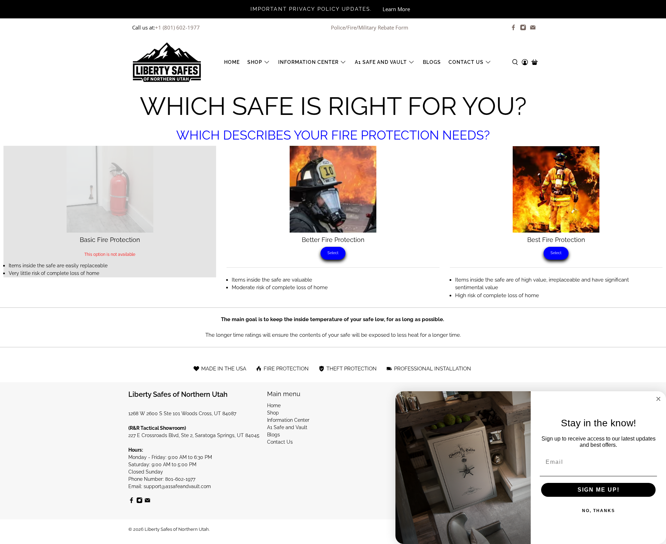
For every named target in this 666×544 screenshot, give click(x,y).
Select (333, 253)
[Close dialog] (658, 399)
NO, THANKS (598, 510)
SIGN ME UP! (599, 490)
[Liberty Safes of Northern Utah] (167, 62)
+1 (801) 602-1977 (177, 27)
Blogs (432, 62)
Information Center (308, 62)
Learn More (396, 9)
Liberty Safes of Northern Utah (177, 529)
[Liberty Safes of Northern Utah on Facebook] (513, 27)
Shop (254, 62)
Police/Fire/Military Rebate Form (369, 27)
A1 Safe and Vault (381, 62)
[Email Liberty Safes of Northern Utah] (533, 27)
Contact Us (466, 62)
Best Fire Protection (556, 239)
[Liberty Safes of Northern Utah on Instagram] (523, 27)
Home (232, 62)
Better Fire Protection (333, 239)
